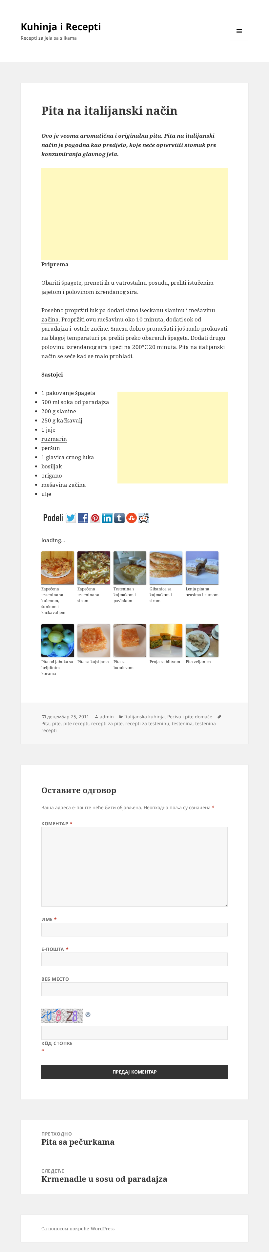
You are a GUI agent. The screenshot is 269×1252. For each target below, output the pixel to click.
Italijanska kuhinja (144, 716)
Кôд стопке (57, 1043)
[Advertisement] (134, 214)
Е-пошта (55, 949)
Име (49, 919)
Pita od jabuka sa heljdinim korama (57, 667)
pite (56, 723)
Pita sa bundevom (124, 664)
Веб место (55, 979)
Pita (45, 723)
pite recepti (76, 723)
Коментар (57, 823)
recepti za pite (107, 723)
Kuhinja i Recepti (61, 26)
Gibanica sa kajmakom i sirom (161, 595)
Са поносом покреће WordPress (77, 1228)
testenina (182, 723)
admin (107, 716)
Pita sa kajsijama (93, 662)
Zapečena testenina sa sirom (88, 595)
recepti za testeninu (147, 723)
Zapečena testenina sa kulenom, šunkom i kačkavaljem (53, 600)
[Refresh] (88, 1013)
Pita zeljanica (198, 662)
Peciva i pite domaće (189, 716)
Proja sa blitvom (165, 662)
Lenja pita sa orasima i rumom (202, 592)
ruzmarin (54, 438)
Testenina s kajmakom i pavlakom (125, 595)
